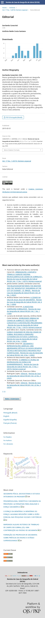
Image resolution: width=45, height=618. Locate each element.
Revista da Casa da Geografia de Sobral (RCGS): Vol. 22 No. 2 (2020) (24, 375)
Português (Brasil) (10, 413)
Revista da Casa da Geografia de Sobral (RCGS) (23, 2)
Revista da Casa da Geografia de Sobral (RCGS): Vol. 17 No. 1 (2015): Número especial (24, 280)
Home (4, 8)
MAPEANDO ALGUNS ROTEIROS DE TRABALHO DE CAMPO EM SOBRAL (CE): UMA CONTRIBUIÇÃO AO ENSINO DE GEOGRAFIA (21, 527)
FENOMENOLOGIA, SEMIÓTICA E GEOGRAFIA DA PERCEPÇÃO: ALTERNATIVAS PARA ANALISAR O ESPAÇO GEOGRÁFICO (22, 504)
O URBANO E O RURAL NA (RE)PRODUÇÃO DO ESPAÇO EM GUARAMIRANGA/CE (23, 362)
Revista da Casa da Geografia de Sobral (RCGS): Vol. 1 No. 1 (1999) (23, 311)
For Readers (7, 437)
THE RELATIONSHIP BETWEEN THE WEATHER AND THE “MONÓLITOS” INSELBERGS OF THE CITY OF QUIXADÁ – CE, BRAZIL (24, 288)
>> (5, 391)
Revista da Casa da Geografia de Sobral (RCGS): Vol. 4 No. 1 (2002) (25, 354)
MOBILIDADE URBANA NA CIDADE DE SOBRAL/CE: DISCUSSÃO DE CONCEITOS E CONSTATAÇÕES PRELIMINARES (24, 320)
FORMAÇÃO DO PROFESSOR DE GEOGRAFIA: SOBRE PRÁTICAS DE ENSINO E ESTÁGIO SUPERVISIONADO (20, 538)
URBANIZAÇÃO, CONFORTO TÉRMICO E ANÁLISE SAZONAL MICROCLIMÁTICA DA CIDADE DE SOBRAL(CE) (24, 274)
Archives (12, 8)
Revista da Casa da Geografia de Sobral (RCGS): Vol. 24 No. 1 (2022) (23, 292)
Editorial (24, 373)
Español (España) (10, 419)
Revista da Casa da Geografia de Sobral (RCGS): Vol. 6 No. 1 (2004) (24, 302)
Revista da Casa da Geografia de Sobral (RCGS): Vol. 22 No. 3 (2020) (24, 385)
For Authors (7, 440)
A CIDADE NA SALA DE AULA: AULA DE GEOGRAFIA (24, 298)
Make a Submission (12, 399)
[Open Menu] (2, 2)
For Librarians (8, 444)
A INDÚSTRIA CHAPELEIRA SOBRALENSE (20, 308)
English (6, 416)
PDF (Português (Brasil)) (14, 117)
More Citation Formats (12, 150)
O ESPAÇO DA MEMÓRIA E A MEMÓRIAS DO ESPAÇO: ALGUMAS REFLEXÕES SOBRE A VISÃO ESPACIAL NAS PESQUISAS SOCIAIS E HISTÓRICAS (22, 514)
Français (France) (9, 423)
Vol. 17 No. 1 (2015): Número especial (14, 10)
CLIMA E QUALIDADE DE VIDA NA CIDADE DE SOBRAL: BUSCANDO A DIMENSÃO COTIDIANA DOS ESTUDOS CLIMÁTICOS (24, 334)
